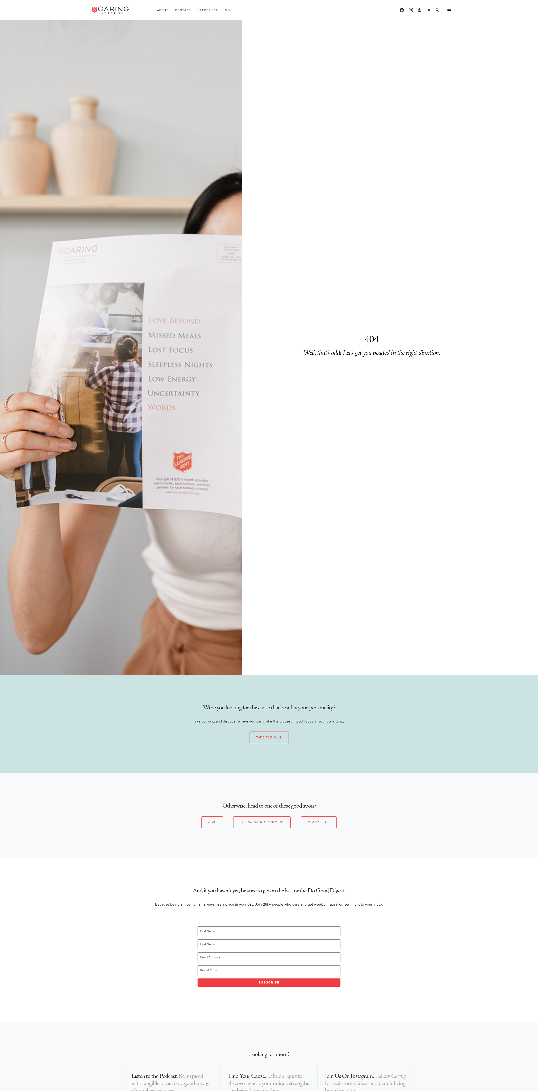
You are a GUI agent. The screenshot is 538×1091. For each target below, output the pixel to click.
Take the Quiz (269, 737)
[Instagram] (411, 10)
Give (212, 822)
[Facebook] (402, 10)
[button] (429, 10)
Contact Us (319, 822)
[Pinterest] (419, 10)
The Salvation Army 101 (262, 822)
